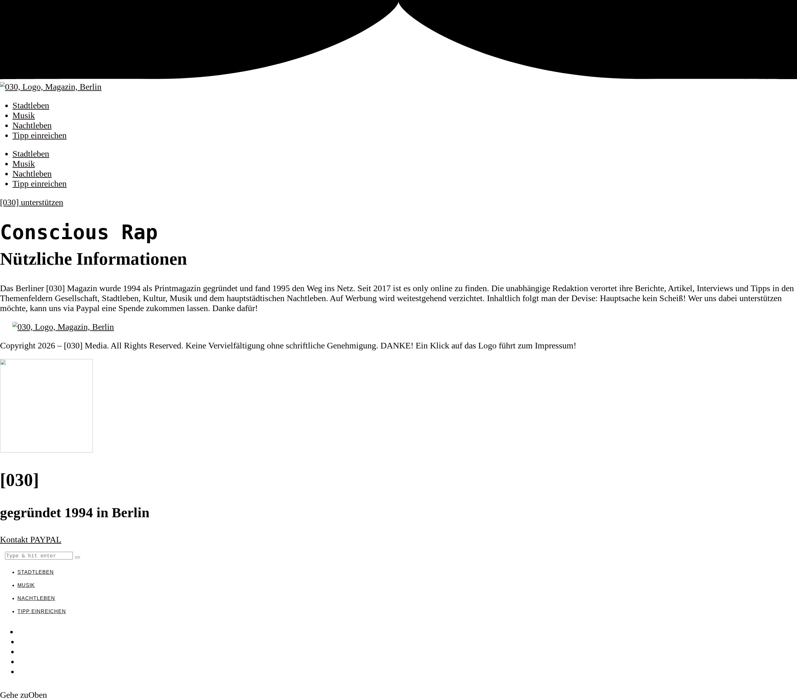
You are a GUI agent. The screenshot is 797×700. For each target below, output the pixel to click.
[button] (77, 557)
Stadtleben (30, 105)
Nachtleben (32, 125)
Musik (23, 115)
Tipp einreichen (39, 135)
